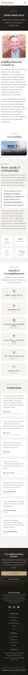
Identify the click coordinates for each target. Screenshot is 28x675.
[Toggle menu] (25, 2)
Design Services (14, 642)
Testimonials (14, 620)
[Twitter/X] (14, 607)
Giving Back (14, 626)
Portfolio (14, 645)
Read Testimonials (14, 579)
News (14, 629)
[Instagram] (18, 607)
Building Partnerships (14, 623)
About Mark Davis (14, 617)
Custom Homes (14, 636)
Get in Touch (14, 573)
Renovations (14, 639)
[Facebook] (9, 607)
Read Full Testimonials (14, 542)
